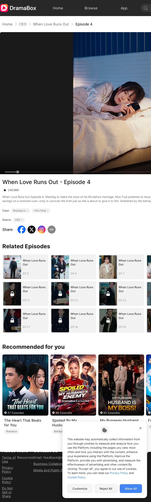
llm (19, 464)
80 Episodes (111, 412)
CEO (23, 24)
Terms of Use (9, 459)
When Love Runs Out (51, 24)
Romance (11, 431)
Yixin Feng (40, 210)
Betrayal (59, 431)
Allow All (131, 488)
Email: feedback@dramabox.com (58, 457)
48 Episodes (64, 412)
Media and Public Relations (54, 470)
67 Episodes (16, 412)
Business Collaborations (52, 464)
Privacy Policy (7, 470)
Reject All (106, 488)
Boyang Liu (19, 210)
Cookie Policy (7, 480)
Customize (80, 488)
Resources (25, 457)
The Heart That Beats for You (22, 422)
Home (7, 24)
